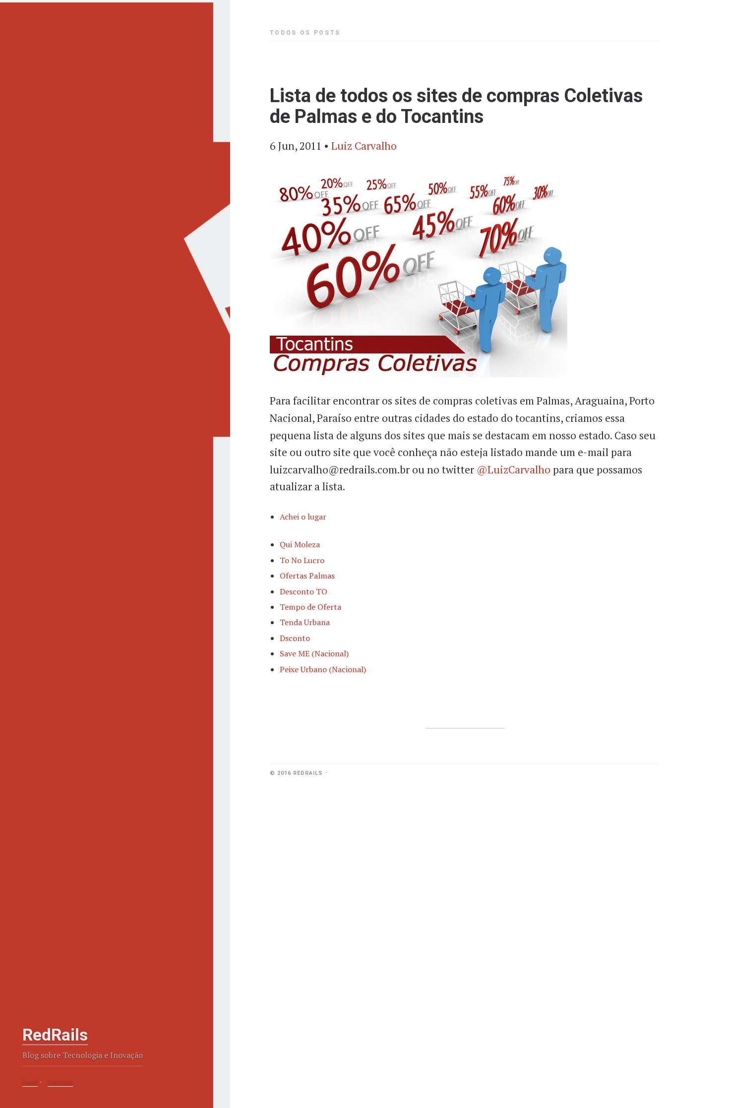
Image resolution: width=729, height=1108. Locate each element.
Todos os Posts (305, 32)
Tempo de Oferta (310, 606)
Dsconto (295, 638)
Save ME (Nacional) (314, 653)
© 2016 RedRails (296, 773)
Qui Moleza (300, 544)
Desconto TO (303, 591)
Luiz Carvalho (364, 146)
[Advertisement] (81, 956)
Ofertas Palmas (307, 575)
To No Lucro (302, 560)
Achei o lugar (303, 516)
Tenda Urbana (305, 622)
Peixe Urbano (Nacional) (323, 669)
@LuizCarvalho (513, 469)
